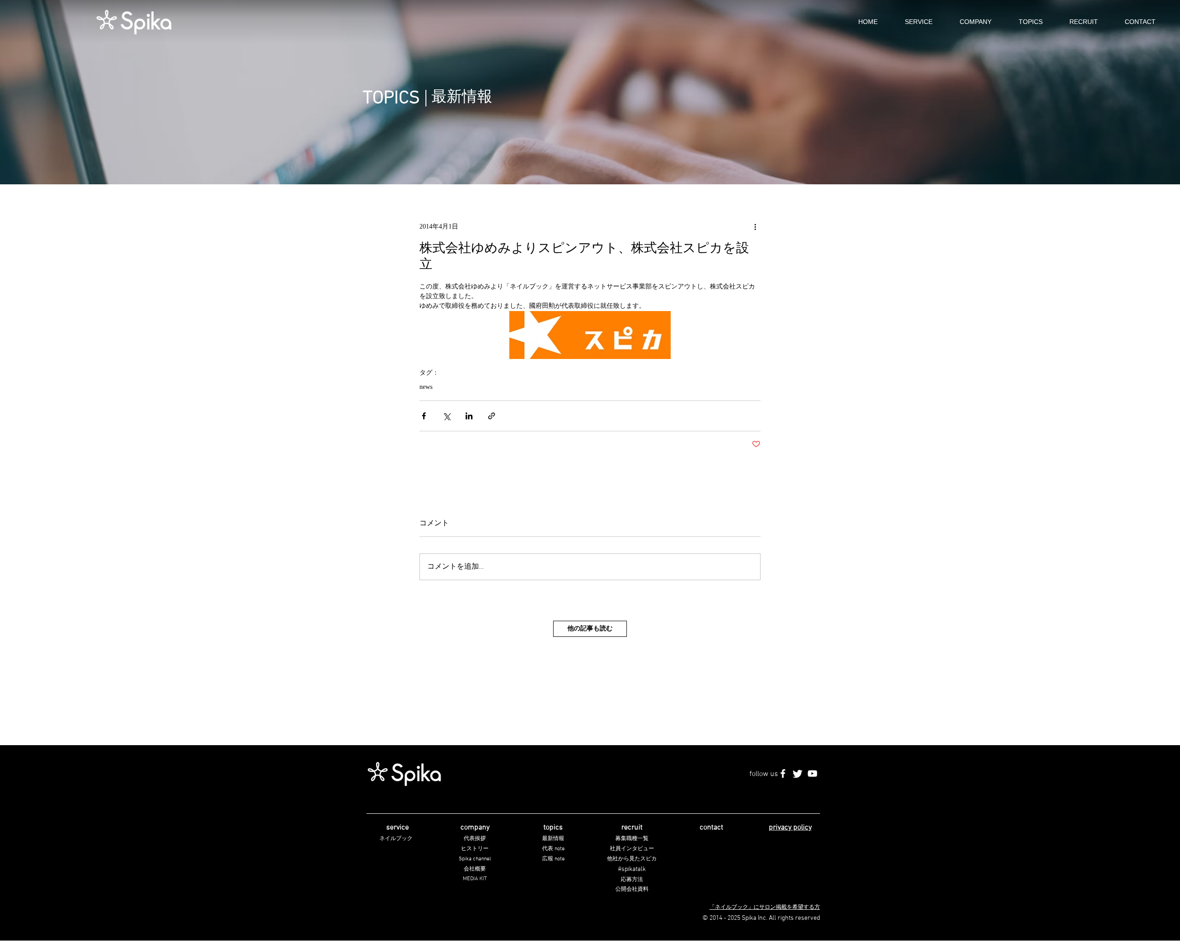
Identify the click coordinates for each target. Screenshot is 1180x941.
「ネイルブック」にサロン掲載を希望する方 (764, 907)
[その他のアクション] (755, 226)
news (425, 387)
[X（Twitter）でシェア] (446, 416)
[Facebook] (783, 773)
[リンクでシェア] (491, 416)
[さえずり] (797, 773)
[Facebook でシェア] (423, 416)
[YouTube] (812, 773)
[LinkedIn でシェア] (469, 416)
